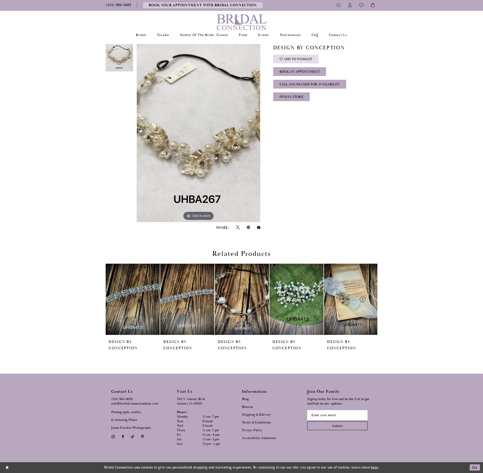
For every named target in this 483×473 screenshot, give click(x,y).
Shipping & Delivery (256, 415)
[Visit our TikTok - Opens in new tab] (132, 436)
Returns (247, 407)
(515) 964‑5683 (122, 399)
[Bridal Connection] (242, 22)
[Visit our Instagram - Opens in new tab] (113, 436)
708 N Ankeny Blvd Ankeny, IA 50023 (191, 401)
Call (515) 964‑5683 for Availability (309, 84)
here (374, 467)
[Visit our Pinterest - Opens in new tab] (142, 436)
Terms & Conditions (256, 422)
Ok (474, 467)
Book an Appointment (299, 72)
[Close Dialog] (7, 467)
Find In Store (291, 97)
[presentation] (133, 299)
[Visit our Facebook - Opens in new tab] (123, 436)
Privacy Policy (252, 430)
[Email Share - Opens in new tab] (259, 227)
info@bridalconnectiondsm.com (134, 404)
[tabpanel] (119, 59)
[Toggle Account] (350, 5)
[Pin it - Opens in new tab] (248, 227)
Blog (245, 399)
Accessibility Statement (259, 438)
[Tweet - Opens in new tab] (238, 227)
